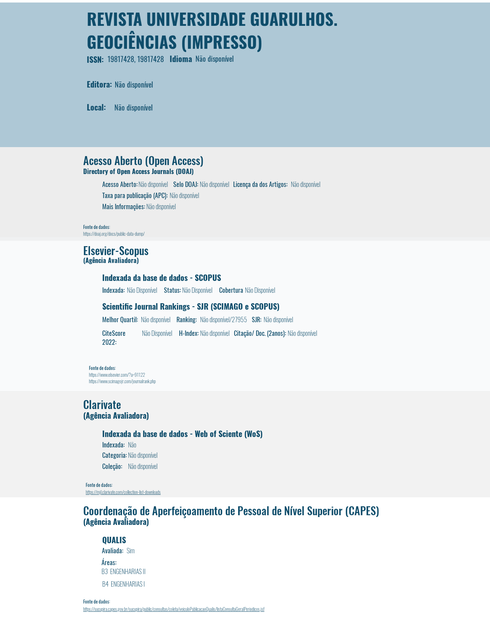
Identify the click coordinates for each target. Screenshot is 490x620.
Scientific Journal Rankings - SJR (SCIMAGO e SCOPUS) (190, 306)
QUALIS (114, 539)
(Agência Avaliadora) (111, 260)
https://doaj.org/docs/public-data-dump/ (114, 233)
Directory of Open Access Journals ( (130, 171)
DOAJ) (186, 171)
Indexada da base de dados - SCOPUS (161, 277)
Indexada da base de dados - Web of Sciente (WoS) (182, 433)
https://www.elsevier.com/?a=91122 (117, 374)
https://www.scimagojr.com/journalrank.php (122, 381)
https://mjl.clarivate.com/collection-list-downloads (123, 491)
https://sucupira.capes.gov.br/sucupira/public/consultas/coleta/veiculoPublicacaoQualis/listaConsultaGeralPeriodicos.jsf (173, 608)
